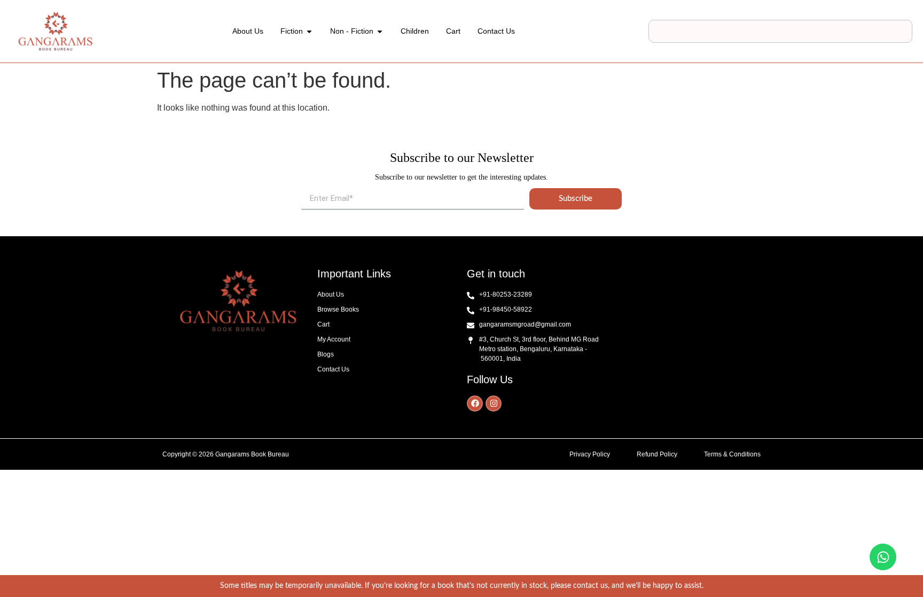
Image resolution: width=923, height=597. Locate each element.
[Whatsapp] (883, 557)
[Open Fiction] (309, 31)
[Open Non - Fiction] (380, 31)
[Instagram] (494, 404)
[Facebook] (475, 404)
